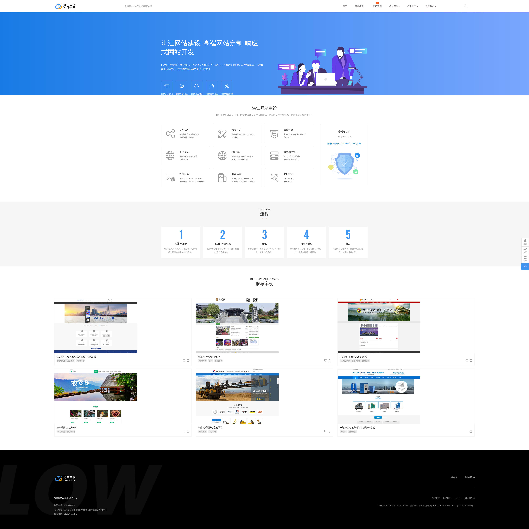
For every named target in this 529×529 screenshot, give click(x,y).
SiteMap (457, 498)
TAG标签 (436, 498)
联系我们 (430, 6)
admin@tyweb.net (71, 514)
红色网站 (356, 361)
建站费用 (377, 6)
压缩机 (343, 432)
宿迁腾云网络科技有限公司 (420, 506)
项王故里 (218, 361)
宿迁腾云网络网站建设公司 (89, 6)
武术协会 (366, 361)
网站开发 (81, 361)
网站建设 (61, 361)
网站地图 (447, 498)
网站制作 (212, 432)
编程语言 (61, 432)
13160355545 (69, 505)
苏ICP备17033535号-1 (466, 506)
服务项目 (359, 6)
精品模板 (454, 477)
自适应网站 (345, 361)
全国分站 (468, 498)
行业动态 (412, 6)
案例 (210, 361)
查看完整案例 (123, 325)
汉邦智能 (71, 361)
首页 (345, 6)
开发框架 (71, 432)
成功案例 (394, 6)
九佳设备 (352, 432)
